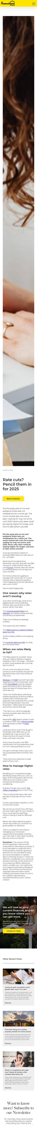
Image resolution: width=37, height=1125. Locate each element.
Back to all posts (13, 499)
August (10, 568)
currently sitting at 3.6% (15, 642)
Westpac (6, 613)
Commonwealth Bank (15, 611)
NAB (16, 680)
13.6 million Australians (16, 789)
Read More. (8, 1002)
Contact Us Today (14, 931)
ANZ (14, 719)
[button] (33, 3)
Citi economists (27, 722)
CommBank (12, 684)
